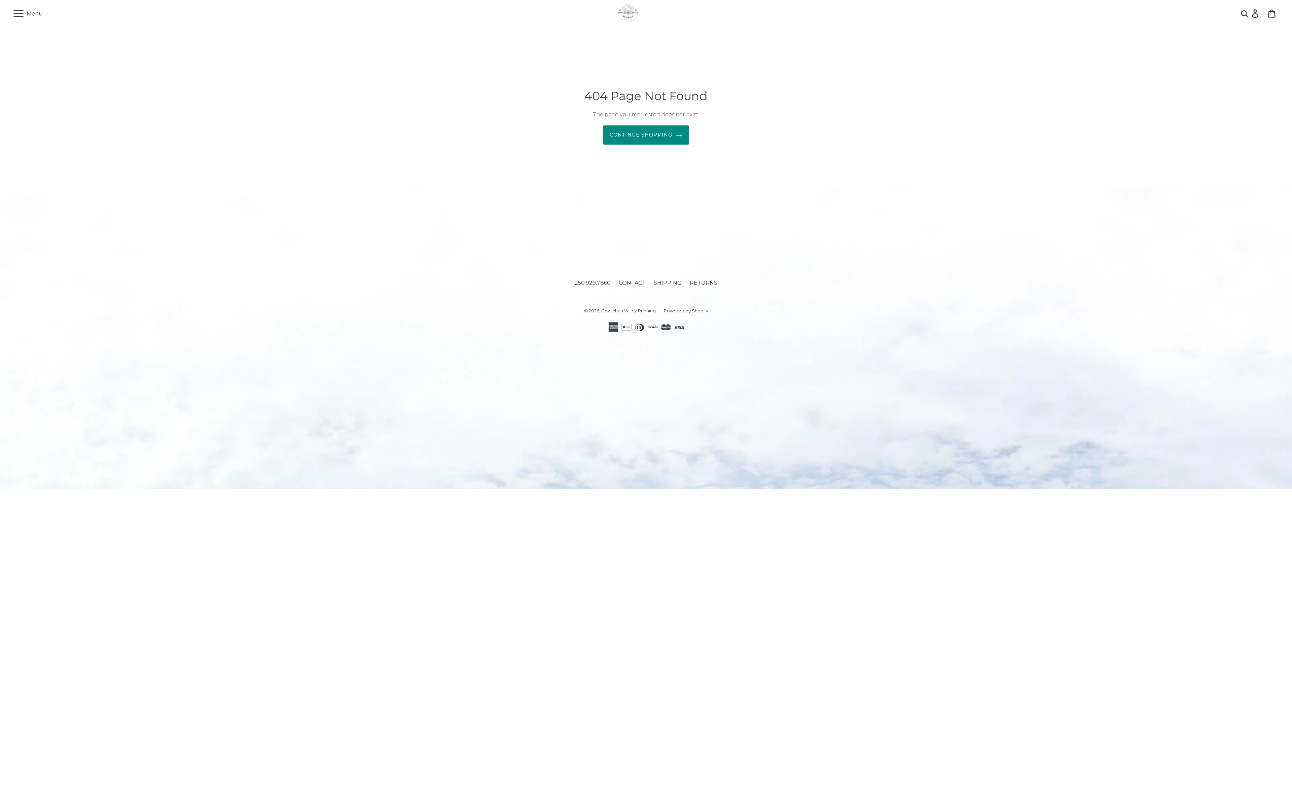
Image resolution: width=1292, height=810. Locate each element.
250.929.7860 (593, 283)
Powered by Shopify (686, 310)
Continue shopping (641, 135)
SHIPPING (668, 283)
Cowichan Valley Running (628, 310)
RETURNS (703, 283)
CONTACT (632, 283)
